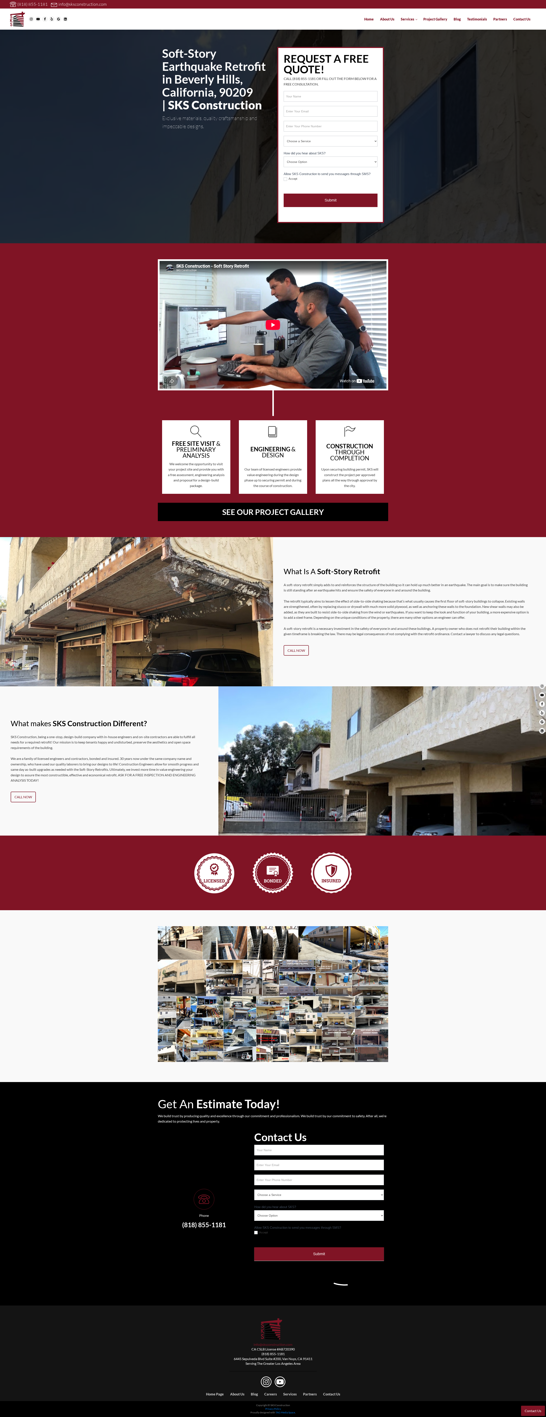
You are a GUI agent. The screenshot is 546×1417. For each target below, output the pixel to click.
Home (369, 19)
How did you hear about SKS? (304, 153)
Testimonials (477, 19)
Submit (331, 200)
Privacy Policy (273, 1408)
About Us (387, 19)
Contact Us (521, 19)
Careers (270, 1394)
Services (407, 19)
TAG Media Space (285, 1412)
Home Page (215, 1394)
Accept (292, 178)
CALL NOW (296, 650)
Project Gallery (435, 19)
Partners (500, 19)
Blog (457, 19)
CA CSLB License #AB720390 (273, 1349)
